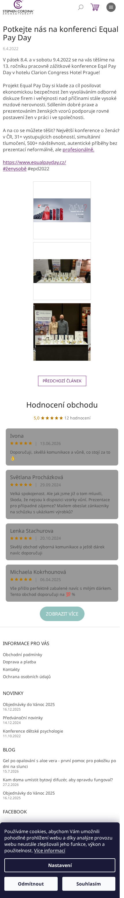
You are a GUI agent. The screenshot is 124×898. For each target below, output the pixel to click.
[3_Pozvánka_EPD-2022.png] (62, 193)
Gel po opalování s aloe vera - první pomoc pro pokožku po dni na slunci (59, 763)
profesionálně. (78, 149)
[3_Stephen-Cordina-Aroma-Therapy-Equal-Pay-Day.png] (62, 254)
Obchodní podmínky (22, 654)
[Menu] (111, 7)
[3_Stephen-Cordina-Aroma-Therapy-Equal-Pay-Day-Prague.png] (62, 331)
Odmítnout (31, 884)
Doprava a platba (19, 662)
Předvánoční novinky (23, 717)
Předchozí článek (62, 381)
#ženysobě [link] (15, 168)
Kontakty (11, 669)
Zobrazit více (62, 614)
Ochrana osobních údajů (27, 676)
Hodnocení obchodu (62, 404)
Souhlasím (88, 884)
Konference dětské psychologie (33, 731)
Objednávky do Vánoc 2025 (29, 704)
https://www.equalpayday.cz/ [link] (34, 162)
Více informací (49, 850)
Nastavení (60, 865)
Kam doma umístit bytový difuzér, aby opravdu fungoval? (58, 779)
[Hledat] (81, 7)
